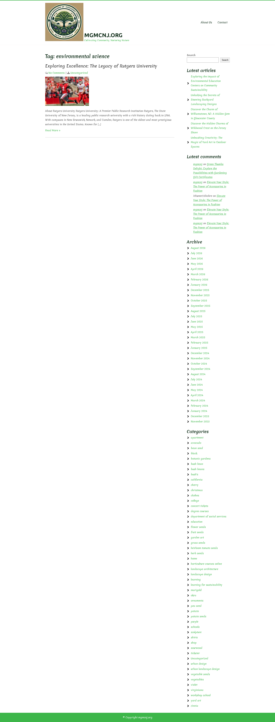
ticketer (195, 653)
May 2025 (197, 327)
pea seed (196, 606)
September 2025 (200, 306)
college (195, 500)
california (197, 479)
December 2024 (200, 353)
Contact (222, 22)
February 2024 (199, 405)
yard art (196, 700)
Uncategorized (79, 73)
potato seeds (198, 616)
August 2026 (198, 248)
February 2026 (199, 279)
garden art (197, 537)
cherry (194, 485)
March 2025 (198, 337)
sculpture (196, 632)
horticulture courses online (206, 564)
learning (196, 579)
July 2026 (196, 253)
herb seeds (197, 553)
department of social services (208, 516)
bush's (194, 474)
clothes (195, 495)
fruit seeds (197, 532)
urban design (199, 663)
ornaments (197, 600)
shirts (194, 637)
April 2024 (197, 395)
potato (195, 611)
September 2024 (200, 369)
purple (194, 621)
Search (191, 55)
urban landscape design (205, 669)
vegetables (197, 679)
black (194, 453)
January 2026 (199, 285)
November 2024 (200, 358)
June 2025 (197, 321)
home (194, 558)
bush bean (197, 464)
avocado (196, 443)
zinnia (194, 705)
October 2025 (199, 300)
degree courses (200, 511)
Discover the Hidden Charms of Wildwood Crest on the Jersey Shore (209, 128)
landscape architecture (204, 569)
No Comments (56, 73)
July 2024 (196, 379)
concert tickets (199, 506)
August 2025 (198, 311)
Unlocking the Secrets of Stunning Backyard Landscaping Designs (205, 99)
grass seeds (198, 542)
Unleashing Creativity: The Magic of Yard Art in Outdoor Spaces (208, 142)
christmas (197, 490)
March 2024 (198, 400)
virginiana (197, 690)
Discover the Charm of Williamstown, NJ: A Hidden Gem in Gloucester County (210, 114)
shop (194, 642)
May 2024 (197, 390)
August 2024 (198, 374)
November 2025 (200, 295)
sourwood (196, 648)
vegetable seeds (200, 674)
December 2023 (200, 416)
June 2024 (197, 384)
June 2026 (197, 258)
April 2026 (197, 269)
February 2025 (199, 342)
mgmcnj (197, 164)
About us (206, 22)
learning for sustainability (206, 585)
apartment (197, 437)
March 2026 (198, 274)
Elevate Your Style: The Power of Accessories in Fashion (211, 186)
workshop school (201, 695)
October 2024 (199, 363)
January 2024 (199, 411)
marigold (196, 590)
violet (194, 684)
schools (195, 627)
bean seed (197, 448)
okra (193, 595)
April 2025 (197, 332)
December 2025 (200, 290)
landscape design (201, 574)
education (196, 521)
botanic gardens (201, 458)
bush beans (197, 469)
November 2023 (200, 421)
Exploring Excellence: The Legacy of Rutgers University (101, 66)
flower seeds (198, 527)
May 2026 (197, 263)
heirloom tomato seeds (204, 548)
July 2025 (196, 316)
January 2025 (199, 348)
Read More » (52, 130)
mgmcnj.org (103, 35)
